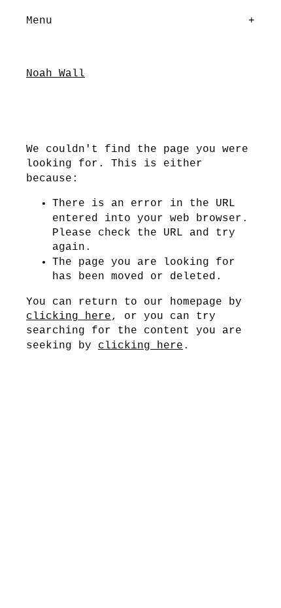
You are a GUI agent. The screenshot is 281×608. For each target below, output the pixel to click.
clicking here (68, 316)
